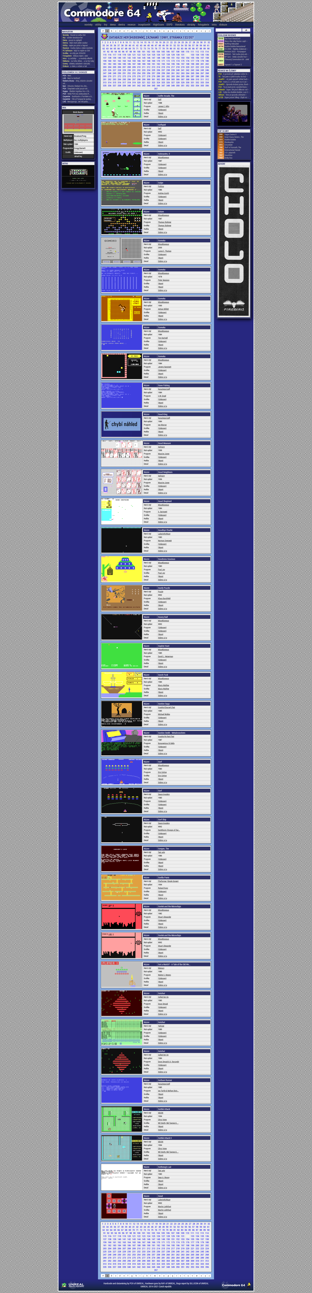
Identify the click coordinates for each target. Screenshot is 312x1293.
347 (163, 85)
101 (144, 51)
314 (110, 82)
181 (105, 63)
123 (144, 54)
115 (105, 54)
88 (201, 48)
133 (193, 54)
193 (163, 63)
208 (129, 67)
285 (183, 76)
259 (163, 73)
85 (189, 48)
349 (173, 85)
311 (202, 79)
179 (202, 60)
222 (198, 67)
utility (98, 24)
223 (202, 67)
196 (178, 63)
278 (149, 76)
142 (129, 57)
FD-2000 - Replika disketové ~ (236, 49)
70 (133, 48)
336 (110, 85)
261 (173, 73)
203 (105, 67)
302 (159, 79)
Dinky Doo (228, 157)
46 (152, 45)
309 (193, 79)
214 (159, 67)
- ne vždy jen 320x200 (74, 53)
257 (154, 73)
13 (138, 42)
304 (168, 79)
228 (120, 70)
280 (159, 76)
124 (149, 54)
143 (134, 57)
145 (144, 57)
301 (154, 79)
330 (188, 82)
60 (204, 45)
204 (110, 67)
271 (115, 76)
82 (178, 48)
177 (193, 60)
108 (178, 51)
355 (202, 85)
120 (129, 54)
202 (207, 63)
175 (183, 60)
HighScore (158, 24)
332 (198, 82)
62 (104, 48)
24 (179, 42)
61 (208, 45)
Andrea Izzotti (163, 193)
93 (112, 51)
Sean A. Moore (163, 1177)
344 (149, 85)
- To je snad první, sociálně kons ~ (233, 87)
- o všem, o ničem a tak (75, 66)
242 (188, 70)
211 (144, 67)
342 (139, 85)
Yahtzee (161, 1026)
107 (173, 51)
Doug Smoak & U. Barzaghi (168, 1061)
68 (126, 48)
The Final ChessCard (232, 38)
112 (197, 51)
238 (168, 70)
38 (122, 45)
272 (120, 76)
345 (154, 85)
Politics (161, 186)
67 (122, 48)
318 (129, 82)
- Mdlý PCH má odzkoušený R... (77, 93)
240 (178, 70)
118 (120, 54)
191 (154, 63)
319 (134, 82)
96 (123, 51)
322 (149, 82)
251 (124, 73)
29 (197, 42)
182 (110, 63)
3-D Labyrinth (230, 152)
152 (178, 57)
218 (178, 67)
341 (134, 85)
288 (198, 76)
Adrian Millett (163, 309)
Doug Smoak (163, 1003)
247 (105, 73)
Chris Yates (162, 1119)
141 (124, 57)
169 (154, 60)
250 (120, 73)
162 (120, 60)
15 (145, 42)
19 (160, 42)
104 (158, 51)
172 (168, 60)
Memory (161, 968)
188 (139, 63)
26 (186, 42)
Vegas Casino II (230, 134)
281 (163, 76)
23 (175, 42)
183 (115, 63)
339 (124, 85)
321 (144, 82)
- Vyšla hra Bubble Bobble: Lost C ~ (234, 92)
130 (178, 54)
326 (168, 82)
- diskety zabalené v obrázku (76, 63)
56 (189, 45)
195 (173, 63)
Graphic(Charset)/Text (166, 707)
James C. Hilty (163, 106)
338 (120, 85)
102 (149, 51)
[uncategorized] (164, 389)
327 (173, 82)
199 (193, 63)
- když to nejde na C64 (76, 50)
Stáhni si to (162, 116)
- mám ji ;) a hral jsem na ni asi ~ (233, 81)
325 (163, 82)
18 (156, 42)
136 (207, 54)
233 (144, 70)
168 (149, 60)
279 (154, 76)
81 (175, 48)
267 (202, 73)
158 (207, 57)
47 (156, 45)
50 (167, 45)
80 (171, 48)
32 (209, 42)
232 (139, 70)
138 (110, 57)
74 (148, 48)
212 (149, 67)
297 (134, 79)
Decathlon (228, 155)
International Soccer (232, 150)
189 (144, 63)
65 (115, 48)
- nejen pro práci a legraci (75, 45)
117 (115, 54)
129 (173, 54)
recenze (131, 24)
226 (110, 70)
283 (173, 76)
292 (110, 79)
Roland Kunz (163, 888)
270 (110, 76)
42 (137, 45)
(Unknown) (162, 109)
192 (159, 63)
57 (193, 45)
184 (120, 63)
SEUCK (160, 1112)
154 (188, 57)
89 (204, 48)
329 (183, 82)
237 (163, 70)
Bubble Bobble (230, 139)
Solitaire (161, 447)
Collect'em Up (163, 997)
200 (198, 63)
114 (207, 51)
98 (131, 51)
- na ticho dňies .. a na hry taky (78, 61)
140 (120, 57)
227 (115, 70)
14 (141, 42)
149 (163, 57)
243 (193, 70)
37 (118, 45)
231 (134, 70)
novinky (88, 24)
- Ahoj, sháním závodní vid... (77, 82)
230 (129, 70)
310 (198, 79)
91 (104, 51)
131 (183, 54)
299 (144, 79)
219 (183, 67)
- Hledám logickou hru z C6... (77, 91)
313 (105, 82)
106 (168, 51)
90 (208, 48)
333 (202, 82)
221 (193, 67)
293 (115, 79)
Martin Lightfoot (164, 1206)
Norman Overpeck (165, 540)
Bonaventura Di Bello (166, 743)
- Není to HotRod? (71, 78)
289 (202, 76)
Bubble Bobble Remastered (235, 46)
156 (198, 57)
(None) (160, 113)
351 (183, 85)
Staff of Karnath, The (233, 147)
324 (159, 82)
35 (111, 45)
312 (207, 79)
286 (188, 76)
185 (124, 63)
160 (110, 60)
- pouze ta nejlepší (72, 40)
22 (171, 42)
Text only (161, 852)
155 (193, 57)
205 (115, 67)
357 (156, 88)
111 (193, 51)
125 (154, 54)
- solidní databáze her (73, 37)
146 (149, 57)
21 (168, 42)
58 (197, 45)
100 (139, 51)
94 (116, 51)
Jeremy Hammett (164, 366)
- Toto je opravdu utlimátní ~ (232, 94)
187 (134, 63)
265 (193, 73)
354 (198, 85)
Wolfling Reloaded (232, 43)
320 (139, 82)
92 (108, 51)
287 (193, 76)
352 (188, 85)
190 (149, 63)
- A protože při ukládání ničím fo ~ (233, 74)
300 (149, 79)
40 (130, 45)
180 (207, 60)
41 (133, 45)
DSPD (169, 24)
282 (168, 76)
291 (105, 79)
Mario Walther (163, 685)
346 (159, 85)
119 (124, 54)
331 (193, 82)
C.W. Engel (162, 396)
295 (124, 79)
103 (154, 51)
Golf (159, 99)
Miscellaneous (163, 157)
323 (154, 82)
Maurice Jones (163, 453)
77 (160, 48)
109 (183, 51)
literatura (179, 24)
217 (173, 67)
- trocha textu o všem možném (78, 48)
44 (145, 45)
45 (148, 45)
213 (154, 67)
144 (139, 57)
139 (115, 57)
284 (178, 76)
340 (129, 85)
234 (149, 70)
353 (193, 85)
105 (163, 51)
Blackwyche (229, 142)
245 (202, 70)
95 (119, 51)
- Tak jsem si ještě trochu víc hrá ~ (232, 76)
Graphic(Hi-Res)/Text (166, 736)
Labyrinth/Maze (164, 533)
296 (129, 79)
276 (139, 76)
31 (205, 42)
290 (207, 76)
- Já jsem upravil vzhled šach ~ (233, 79)
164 (129, 60)
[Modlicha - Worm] (234, 114)
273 (124, 76)
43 (141, 45)
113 (202, 51)
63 (107, 48)
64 (111, 48)
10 (126, 42)
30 (201, 42)
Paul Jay (161, 569)
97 (127, 51)
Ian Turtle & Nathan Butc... (168, 1090)
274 (129, 76)
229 (124, 70)
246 (207, 70)
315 (115, 82)
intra (214, 24)
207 (124, 67)
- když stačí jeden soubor (75, 42)
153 (183, 57)
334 (207, 82)
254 (139, 73)
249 (115, 73)
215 (163, 67)
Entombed (228, 144)
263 (183, 73)
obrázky (191, 24)
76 (156, 48)
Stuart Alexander (164, 917)
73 (145, 48)
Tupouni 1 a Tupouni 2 (233, 64)
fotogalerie (203, 24)
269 (105, 76)
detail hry (78, 156)
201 (202, 63)
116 (110, 54)
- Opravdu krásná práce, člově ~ (233, 84)
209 (134, 67)
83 (182, 48)
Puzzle (160, 591)
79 (167, 48)
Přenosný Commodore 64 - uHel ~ (237, 60)
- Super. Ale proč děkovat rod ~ (233, 89)
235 (154, 70)
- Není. (67, 75)
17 (153, 42)
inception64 (144, 24)
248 (110, 73)
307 (183, 79)
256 (149, 73)
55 (186, 45)
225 (105, 70)
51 (171, 45)
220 (188, 67)
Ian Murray (162, 424)
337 (115, 85)
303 (163, 79)
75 (152, 48)
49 (163, 45)
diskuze (223, 24)
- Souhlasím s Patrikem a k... (78, 96)
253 (134, 73)
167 (144, 60)
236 (159, 70)
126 (159, 54)
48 (160, 45)
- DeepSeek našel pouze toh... (76, 88)
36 (115, 45)
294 (120, 79)
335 (105, 85)
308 (188, 79)
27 (190, 42)
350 (178, 85)
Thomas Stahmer (164, 222)
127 (163, 54)
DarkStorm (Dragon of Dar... (169, 830)
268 (207, 73)
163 (124, 60)
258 (159, 73)
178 (198, 60)
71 (137, 48)
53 (178, 45)
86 (193, 48)
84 (186, 48)
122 (139, 54)
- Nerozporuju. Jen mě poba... (76, 101)
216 (168, 67)
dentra (121, 24)
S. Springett (162, 511)
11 (130, 42)
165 (134, 60)
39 (126, 45)
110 (188, 51)
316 (120, 82)
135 (202, 54)
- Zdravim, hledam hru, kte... (75, 86)
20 (164, 42)
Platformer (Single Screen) (168, 881)
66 (118, 48)
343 (144, 85)
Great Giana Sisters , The (234, 137)
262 (178, 73)
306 (178, 79)
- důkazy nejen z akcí (75, 55)
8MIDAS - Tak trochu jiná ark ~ (236, 54)
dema (113, 24)
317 (124, 82)
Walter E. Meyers (164, 975)
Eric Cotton (162, 772)
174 (178, 60)
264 (188, 73)
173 (173, 60)
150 (168, 57)
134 (198, 54)
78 (163, 48)
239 (173, 70)
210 (139, 67)
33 (104, 45)
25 (183, 42)
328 (178, 82)
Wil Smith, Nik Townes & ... (168, 1123)
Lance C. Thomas (164, 251)
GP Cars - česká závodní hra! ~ (236, 56)
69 (130, 48)
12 (134, 42)
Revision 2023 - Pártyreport (235, 51)
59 (201, 45)
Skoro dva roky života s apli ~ (236, 41)
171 (163, 60)
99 (134, 51)
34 (107, 45)
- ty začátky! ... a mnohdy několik (77, 58)
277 (144, 76)
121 (134, 54)
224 (207, 67)
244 (198, 70)
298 (139, 79)
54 (182, 45)
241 (183, 70)
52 (175, 45)
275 (134, 76)
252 (129, 73)
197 (183, 63)
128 (168, 54)
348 (168, 85)
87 (197, 48)
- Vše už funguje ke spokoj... (77, 99)
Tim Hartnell (163, 338)
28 (194, 42)
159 (105, 60)
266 (198, 73)
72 (141, 48)
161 (115, 60)
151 (173, 57)
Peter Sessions (163, 280)
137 (105, 57)
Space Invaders (164, 794)
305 (173, 79)
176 (188, 60)
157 (202, 57)
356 (207, 85)
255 (144, 73)
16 (149, 42)
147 (154, 57)
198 (188, 63)
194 (168, 63)
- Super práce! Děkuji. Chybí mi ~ (233, 97)
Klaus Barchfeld (164, 598)
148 (159, 57)
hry (105, 24)
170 (159, 60)
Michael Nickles (164, 714)
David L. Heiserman (165, 656)
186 (129, 63)
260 (168, 73)
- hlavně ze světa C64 (74, 35)
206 (120, 67)
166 (139, 60)
